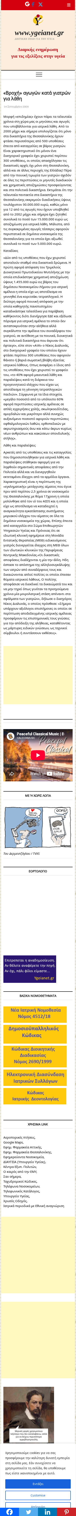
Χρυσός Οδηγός (15, 1201)
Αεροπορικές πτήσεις (19, 1137)
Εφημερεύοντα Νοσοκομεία (23, 1157)
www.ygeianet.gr (39, 33)
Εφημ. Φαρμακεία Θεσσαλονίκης (27, 1152)
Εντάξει (38, 1484)
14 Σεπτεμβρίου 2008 (16, 106)
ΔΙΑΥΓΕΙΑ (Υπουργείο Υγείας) (24, 1162)
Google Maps (13, 1142)
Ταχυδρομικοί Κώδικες (20, 1181)
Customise (38, 1495)
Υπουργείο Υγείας (16, 1196)
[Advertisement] (38, 675)
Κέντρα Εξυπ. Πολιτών (19, 1167)
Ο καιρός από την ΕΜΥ (19, 1171)
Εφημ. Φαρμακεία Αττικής (22, 1147)
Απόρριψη (38, 1507)
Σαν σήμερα (12, 1176)
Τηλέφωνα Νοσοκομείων (21, 1186)
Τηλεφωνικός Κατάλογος (21, 1191)
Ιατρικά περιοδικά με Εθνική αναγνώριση (33, 1206)
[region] (38, 1479)
